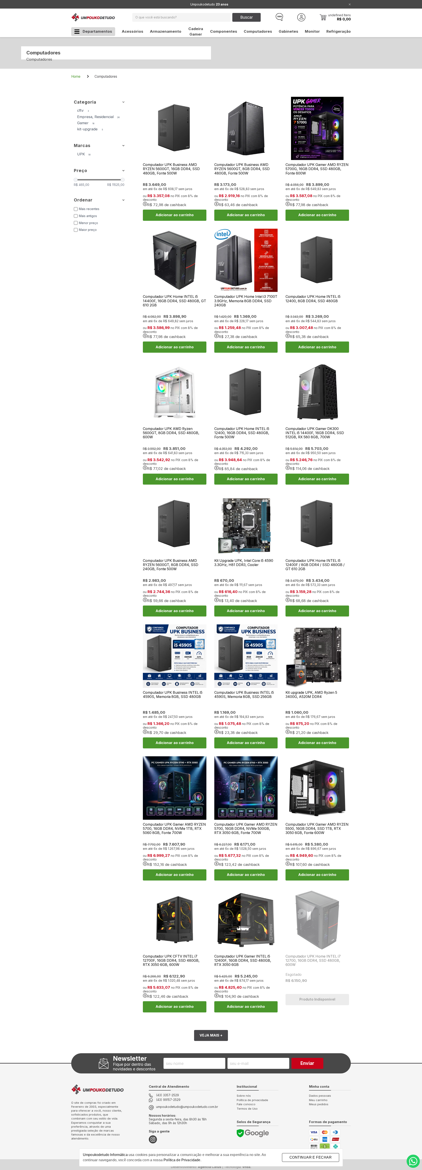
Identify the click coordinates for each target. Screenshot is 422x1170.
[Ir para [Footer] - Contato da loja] (413, 1161)
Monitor (312, 31)
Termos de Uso (247, 1108)
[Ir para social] (153, 1139)
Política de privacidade (252, 1100)
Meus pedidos (318, 1104)
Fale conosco (246, 1104)
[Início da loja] (93, 17)
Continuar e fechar (310, 1157)
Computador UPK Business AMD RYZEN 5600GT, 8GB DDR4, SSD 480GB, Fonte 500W (242, 169)
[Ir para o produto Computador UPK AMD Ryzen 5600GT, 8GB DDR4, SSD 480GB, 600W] (174, 392)
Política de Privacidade (182, 1160)
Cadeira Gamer (195, 31)
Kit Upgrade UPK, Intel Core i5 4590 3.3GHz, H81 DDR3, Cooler (243, 563)
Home (76, 76)
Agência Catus (209, 1167)
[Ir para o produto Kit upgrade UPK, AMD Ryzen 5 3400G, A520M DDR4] (317, 656)
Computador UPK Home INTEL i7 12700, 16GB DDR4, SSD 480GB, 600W (313, 960)
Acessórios (132, 31)
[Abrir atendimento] (279, 17)
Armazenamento (165, 31)
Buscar (246, 17)
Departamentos (97, 31)
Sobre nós (244, 1095)
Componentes (223, 31)
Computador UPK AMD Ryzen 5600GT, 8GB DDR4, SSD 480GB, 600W (171, 433)
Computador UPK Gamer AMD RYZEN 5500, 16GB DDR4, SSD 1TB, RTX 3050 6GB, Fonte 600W (317, 828)
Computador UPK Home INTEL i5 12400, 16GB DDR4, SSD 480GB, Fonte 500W (241, 433)
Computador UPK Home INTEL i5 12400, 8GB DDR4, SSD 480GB (313, 299)
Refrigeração (338, 31)
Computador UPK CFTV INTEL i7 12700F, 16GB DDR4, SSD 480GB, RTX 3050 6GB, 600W (171, 960)
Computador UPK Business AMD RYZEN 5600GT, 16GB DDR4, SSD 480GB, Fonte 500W (171, 169)
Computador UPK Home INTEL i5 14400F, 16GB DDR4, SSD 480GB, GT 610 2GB (174, 301)
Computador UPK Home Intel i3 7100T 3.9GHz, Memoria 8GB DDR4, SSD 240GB (245, 301)
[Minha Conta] (301, 17)
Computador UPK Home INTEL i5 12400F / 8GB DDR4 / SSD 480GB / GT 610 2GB (315, 565)
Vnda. (246, 1167)
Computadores (258, 31)
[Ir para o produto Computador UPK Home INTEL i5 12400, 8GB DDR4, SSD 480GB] (317, 260)
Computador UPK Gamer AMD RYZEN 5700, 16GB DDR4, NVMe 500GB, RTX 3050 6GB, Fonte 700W (245, 828)
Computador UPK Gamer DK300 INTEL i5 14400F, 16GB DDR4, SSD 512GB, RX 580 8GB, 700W (315, 433)
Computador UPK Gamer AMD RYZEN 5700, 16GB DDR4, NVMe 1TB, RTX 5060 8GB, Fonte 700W (174, 828)
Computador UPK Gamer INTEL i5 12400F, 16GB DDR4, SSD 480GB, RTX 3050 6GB (242, 960)
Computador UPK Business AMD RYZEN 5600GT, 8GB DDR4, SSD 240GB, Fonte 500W (170, 565)
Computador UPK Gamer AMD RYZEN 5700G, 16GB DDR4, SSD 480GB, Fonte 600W (317, 169)
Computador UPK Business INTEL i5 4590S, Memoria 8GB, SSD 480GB (172, 694)
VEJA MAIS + (211, 1035)
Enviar (307, 1063)
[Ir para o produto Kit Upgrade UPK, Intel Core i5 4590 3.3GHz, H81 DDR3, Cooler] (246, 524)
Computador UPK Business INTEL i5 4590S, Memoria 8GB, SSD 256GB (244, 694)
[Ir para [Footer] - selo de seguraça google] (253, 1133)
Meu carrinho (318, 1100)
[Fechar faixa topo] (350, 4)
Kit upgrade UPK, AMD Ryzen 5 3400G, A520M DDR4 (311, 694)
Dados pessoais (320, 1095)
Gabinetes (288, 31)
